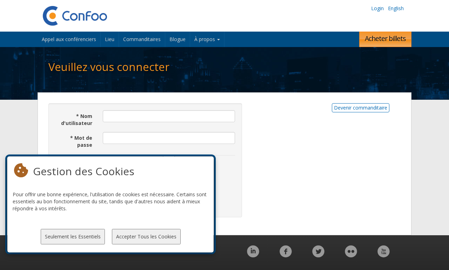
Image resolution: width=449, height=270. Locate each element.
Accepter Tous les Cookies (146, 236)
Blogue (177, 39)
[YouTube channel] (383, 255)
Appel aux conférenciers (69, 39)
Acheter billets (385, 38)
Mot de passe (81, 141)
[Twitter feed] (318, 255)
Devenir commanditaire (360, 107)
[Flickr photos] (351, 255)
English (396, 8)
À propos (205, 39)
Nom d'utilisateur (76, 119)
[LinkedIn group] (253, 255)
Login (377, 8)
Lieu (109, 39)
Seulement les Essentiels (73, 236)
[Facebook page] (285, 255)
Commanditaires (142, 39)
